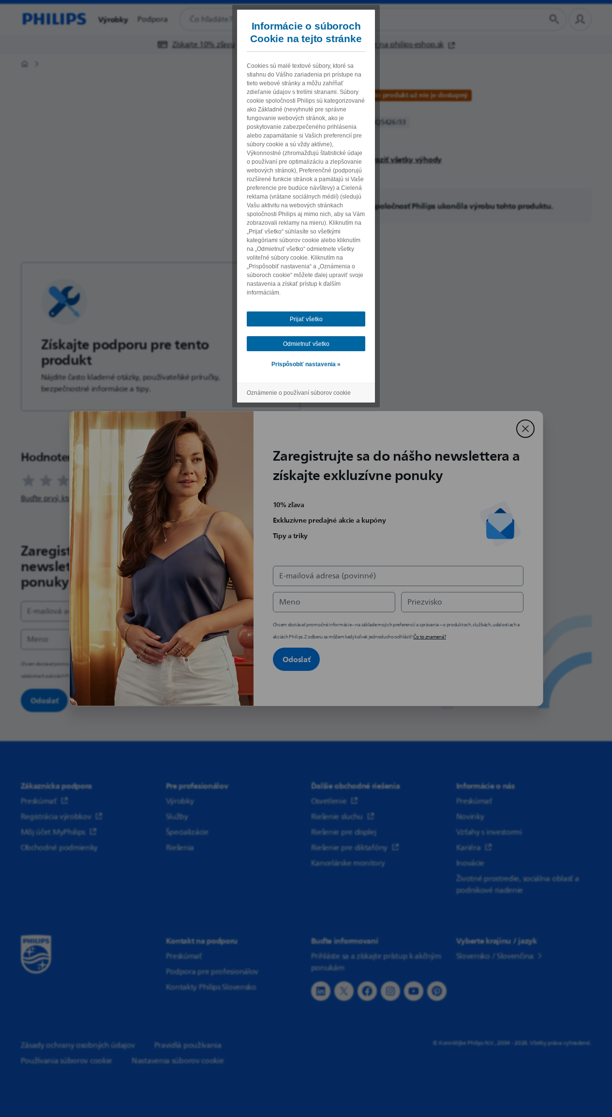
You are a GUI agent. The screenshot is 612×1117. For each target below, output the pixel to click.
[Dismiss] (525, 428)
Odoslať (297, 659)
